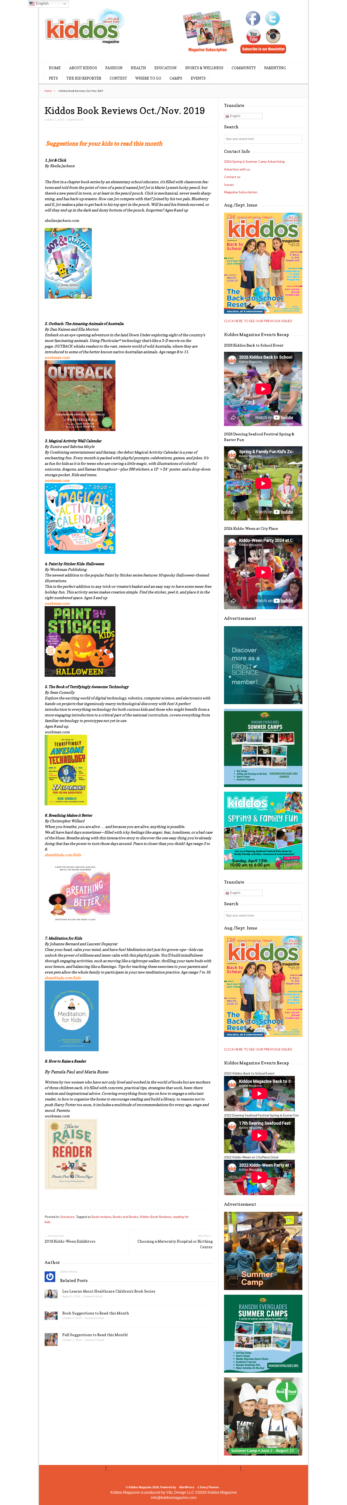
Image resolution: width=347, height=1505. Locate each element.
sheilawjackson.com (62, 220)
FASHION (114, 67)
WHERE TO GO (148, 78)
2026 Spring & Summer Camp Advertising (254, 161)
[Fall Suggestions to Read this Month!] (51, 1341)
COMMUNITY (244, 67)
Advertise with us (237, 169)
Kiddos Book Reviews (155, 1217)
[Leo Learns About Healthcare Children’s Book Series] (51, 1295)
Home (48, 90)
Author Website (69, 1271)
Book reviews (101, 1217)
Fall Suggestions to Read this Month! (95, 1334)
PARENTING (275, 67)
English (234, 116)
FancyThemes (209, 1487)
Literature (66, 1217)
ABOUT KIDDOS (83, 67)
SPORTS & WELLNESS (204, 67)
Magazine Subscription (240, 192)
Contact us (232, 177)
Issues (229, 185)
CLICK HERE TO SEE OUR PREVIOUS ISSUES (258, 321)
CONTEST (118, 78)
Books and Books (125, 1217)
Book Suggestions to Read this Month (95, 1313)
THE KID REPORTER (83, 78)
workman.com (57, 732)
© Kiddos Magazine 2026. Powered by (151, 1487)
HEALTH (138, 67)
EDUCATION (165, 67)
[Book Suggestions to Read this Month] (51, 1317)
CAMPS (175, 78)
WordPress (186, 1487)
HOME (55, 67)
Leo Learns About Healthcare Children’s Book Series (108, 1291)
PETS (53, 78)
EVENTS (198, 78)
